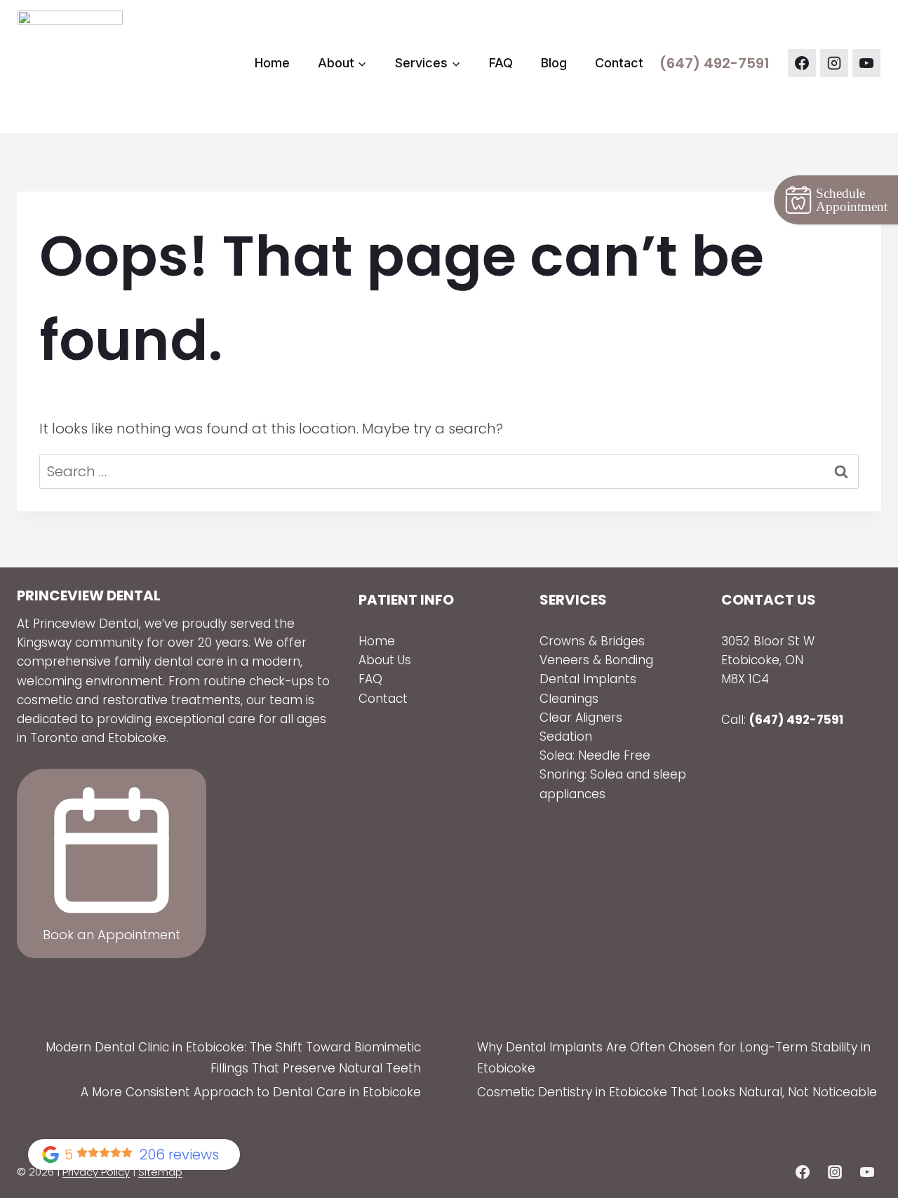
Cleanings (569, 698)
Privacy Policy (96, 1171)
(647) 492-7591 (714, 63)
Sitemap (160, 1171)
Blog (554, 62)
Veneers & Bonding (596, 660)
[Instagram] (834, 63)
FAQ (501, 62)
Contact (619, 62)
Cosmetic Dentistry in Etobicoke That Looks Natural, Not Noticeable (677, 1092)
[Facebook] (802, 63)
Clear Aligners (581, 717)
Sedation (566, 736)
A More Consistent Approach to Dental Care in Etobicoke (251, 1092)
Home (272, 62)
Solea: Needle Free (595, 755)
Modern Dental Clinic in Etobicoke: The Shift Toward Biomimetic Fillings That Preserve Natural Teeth (233, 1058)
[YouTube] (866, 63)
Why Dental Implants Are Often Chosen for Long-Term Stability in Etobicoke (674, 1058)
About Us (384, 660)
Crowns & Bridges (592, 641)
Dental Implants (590, 679)
